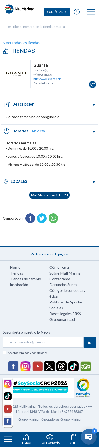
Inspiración (19, 284)
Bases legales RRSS (65, 313)
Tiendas (16, 273)
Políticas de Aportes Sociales (66, 305)
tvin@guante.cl (42, 74)
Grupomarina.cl (62, 319)
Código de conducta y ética (67, 293)
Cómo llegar (60, 267)
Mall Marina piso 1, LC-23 (49, 195)
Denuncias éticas (63, 284)
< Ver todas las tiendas (21, 42)
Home (15, 267)
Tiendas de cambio (25, 278)
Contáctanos (60, 278)
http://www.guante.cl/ (47, 79)
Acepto (28, 353)
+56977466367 (71, 411)
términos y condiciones (32, 353)
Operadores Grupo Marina (61, 419)
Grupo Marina (28, 419)
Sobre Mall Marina (65, 273)
